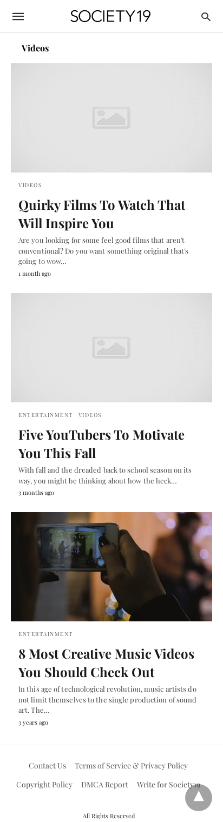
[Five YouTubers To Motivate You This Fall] (111, 347)
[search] (206, 16)
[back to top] (198, 797)
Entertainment (45, 415)
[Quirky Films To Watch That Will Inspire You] (111, 118)
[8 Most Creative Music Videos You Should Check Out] (111, 566)
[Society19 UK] (111, 16)
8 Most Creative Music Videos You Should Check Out (106, 662)
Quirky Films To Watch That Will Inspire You (101, 213)
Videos (30, 185)
